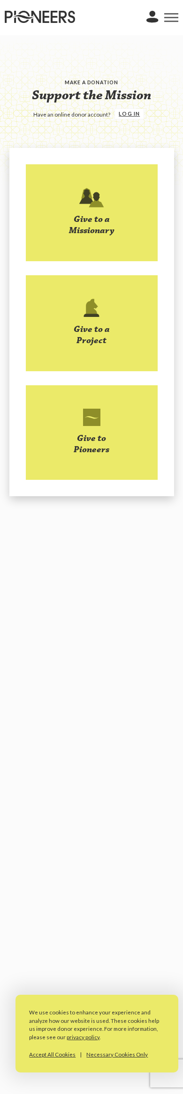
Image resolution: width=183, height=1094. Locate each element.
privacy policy (83, 1037)
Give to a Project (92, 335)
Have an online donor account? (72, 114)
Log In (129, 114)
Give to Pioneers (91, 444)
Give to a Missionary (91, 225)
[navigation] (171, 18)
